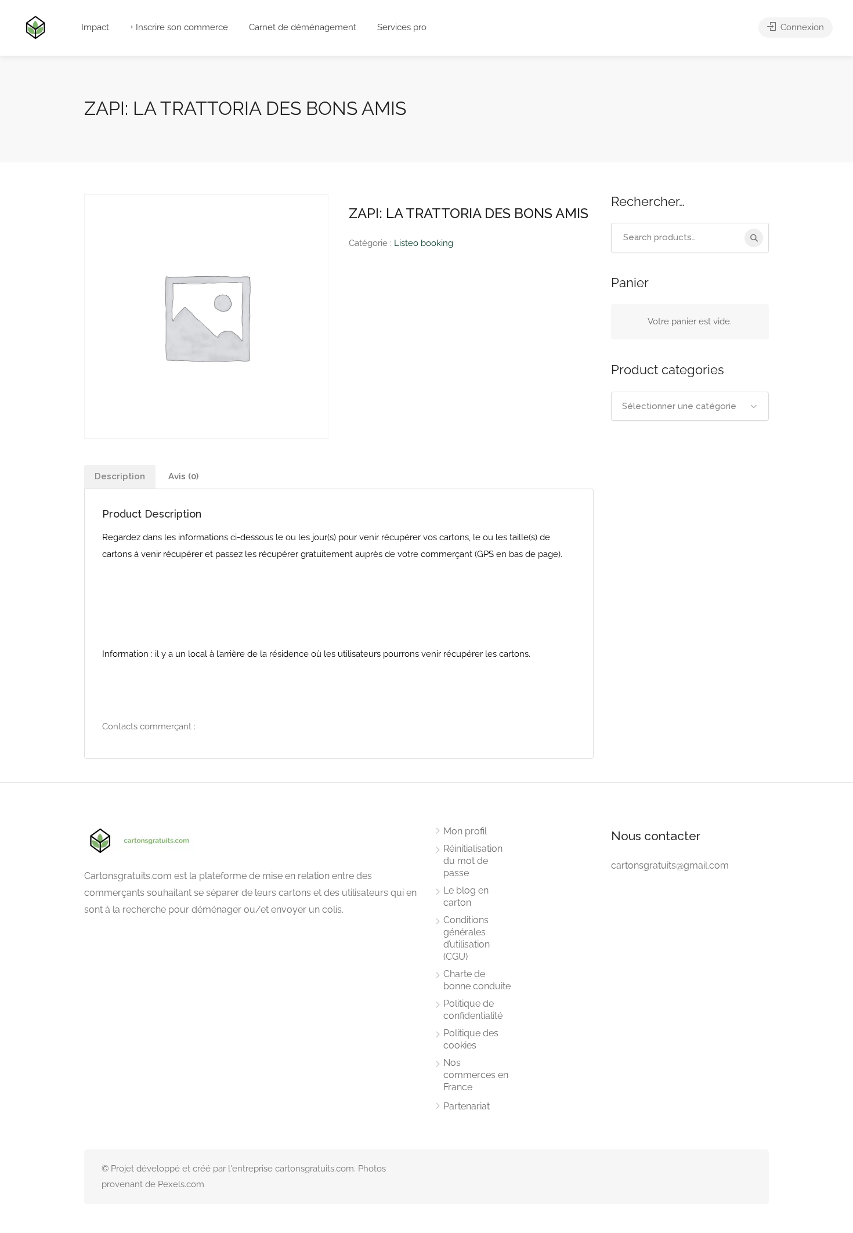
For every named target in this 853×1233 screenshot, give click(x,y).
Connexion (801, 27)
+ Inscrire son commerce (179, 27)
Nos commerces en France (475, 1075)
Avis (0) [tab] (183, 476)
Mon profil (465, 831)
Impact (95, 27)
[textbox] (690, 406)
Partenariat (466, 1106)
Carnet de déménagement (302, 27)
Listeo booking (423, 243)
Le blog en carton (466, 896)
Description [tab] (120, 476)
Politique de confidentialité (473, 1009)
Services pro (401, 27)
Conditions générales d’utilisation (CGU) (466, 938)
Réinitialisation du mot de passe (473, 860)
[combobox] (690, 406)
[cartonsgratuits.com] (35, 26)
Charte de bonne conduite (477, 980)
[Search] (753, 238)
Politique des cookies (470, 1039)
